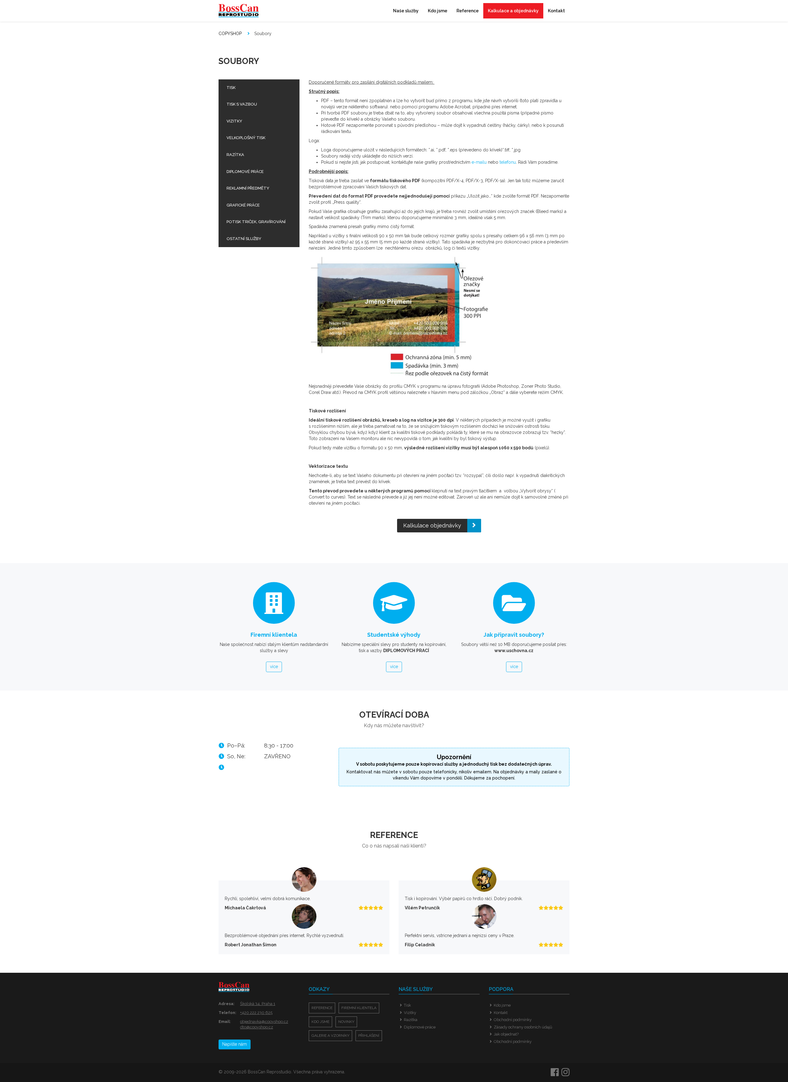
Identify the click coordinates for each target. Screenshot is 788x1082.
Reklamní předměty (248, 188)
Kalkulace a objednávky (513, 10)
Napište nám (234, 1044)
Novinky (346, 1022)
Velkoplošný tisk (246, 137)
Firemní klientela (358, 1008)
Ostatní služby (244, 238)
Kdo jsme (437, 10)
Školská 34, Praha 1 (257, 1003)
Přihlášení (368, 1035)
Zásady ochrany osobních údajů (523, 1027)
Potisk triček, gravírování (256, 221)
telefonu (508, 162)
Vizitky (234, 121)
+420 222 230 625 (256, 1012)
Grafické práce (243, 205)
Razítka (235, 154)
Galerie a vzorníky (330, 1035)
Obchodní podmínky (513, 1019)
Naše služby (406, 10)
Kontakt (556, 10)
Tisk (231, 87)
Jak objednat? (506, 1034)
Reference (467, 10)
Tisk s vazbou (242, 104)
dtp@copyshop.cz (256, 1027)
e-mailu (479, 162)
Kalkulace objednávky (432, 525)
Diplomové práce (245, 171)
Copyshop (230, 33)
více (274, 666)
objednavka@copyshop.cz (264, 1021)
